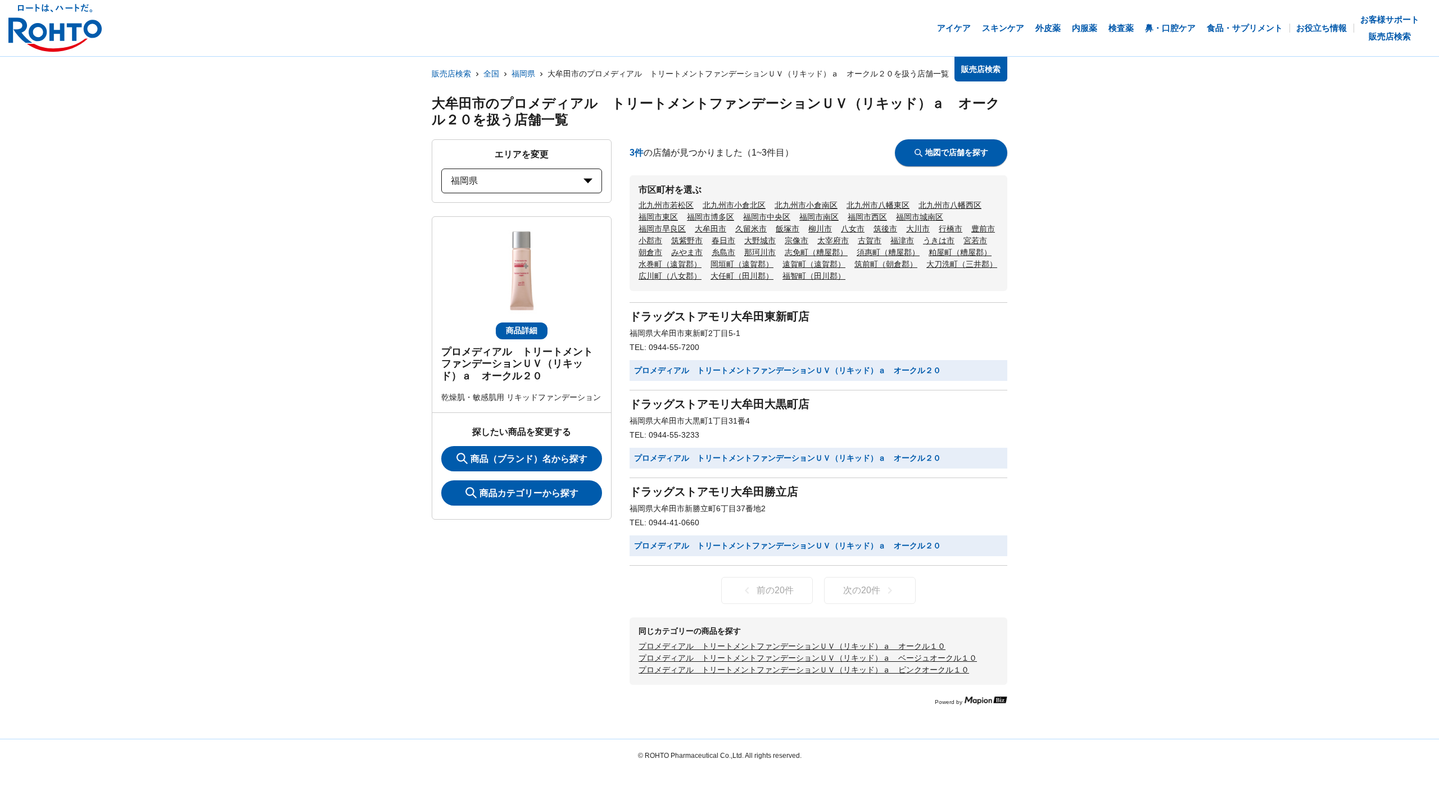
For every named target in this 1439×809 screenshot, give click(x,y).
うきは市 (938, 240)
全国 (491, 73)
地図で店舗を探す (956, 152)
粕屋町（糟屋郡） (960, 252)
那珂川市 (760, 252)
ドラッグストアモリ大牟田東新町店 (719, 316)
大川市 (918, 228)
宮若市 (975, 240)
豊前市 (983, 228)
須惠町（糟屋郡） (888, 252)
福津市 (902, 240)
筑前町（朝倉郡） (885, 264)
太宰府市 (833, 240)
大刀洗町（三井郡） (961, 264)
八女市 (853, 228)
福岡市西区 (867, 216)
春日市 (723, 240)
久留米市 (751, 228)
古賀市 (869, 240)
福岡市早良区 (662, 228)
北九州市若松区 (666, 205)
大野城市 (760, 240)
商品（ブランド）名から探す (528, 458)
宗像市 (796, 240)
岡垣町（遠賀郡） (742, 264)
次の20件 (861, 590)
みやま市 (687, 252)
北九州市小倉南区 (806, 205)
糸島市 (723, 252)
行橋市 (950, 228)
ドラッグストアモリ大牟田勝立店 (714, 491)
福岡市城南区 (919, 216)
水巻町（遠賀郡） (670, 264)
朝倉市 (650, 252)
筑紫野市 (687, 240)
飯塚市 (787, 228)
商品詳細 (521, 330)
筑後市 (885, 228)
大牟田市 (710, 228)
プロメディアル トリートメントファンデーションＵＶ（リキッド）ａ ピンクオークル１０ (804, 669)
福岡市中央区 (766, 216)
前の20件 (775, 590)
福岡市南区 (819, 216)
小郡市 (650, 240)
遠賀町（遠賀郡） (813, 264)
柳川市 (820, 228)
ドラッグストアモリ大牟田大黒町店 (719, 404)
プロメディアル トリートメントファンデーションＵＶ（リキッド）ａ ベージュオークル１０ (808, 657)
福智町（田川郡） (813, 275)
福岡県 (523, 73)
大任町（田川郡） (742, 275)
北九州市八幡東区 (878, 205)
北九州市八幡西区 (949, 205)
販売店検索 (451, 73)
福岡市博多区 (710, 216)
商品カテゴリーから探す (528, 493)
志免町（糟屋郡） (816, 252)
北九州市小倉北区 (734, 205)
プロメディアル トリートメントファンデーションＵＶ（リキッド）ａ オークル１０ (792, 646)
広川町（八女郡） (670, 275)
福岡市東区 (658, 216)
